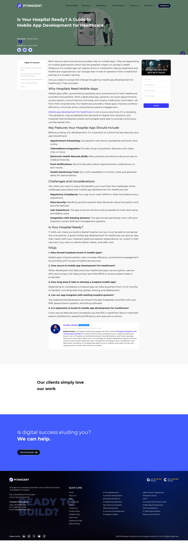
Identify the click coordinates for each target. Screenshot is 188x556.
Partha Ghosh (70, 325)
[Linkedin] (19, 50)
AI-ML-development (111, 492)
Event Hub (73, 517)
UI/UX (145, 499)
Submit (156, 105)
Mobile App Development (153, 505)
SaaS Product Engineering (153, 492)
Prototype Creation (110, 514)
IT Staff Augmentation (151, 511)
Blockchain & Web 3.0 (111, 499)
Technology (118, 5)
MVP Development (150, 508)
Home (71, 492)
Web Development (110, 508)
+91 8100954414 (20, 505)
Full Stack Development (112, 496)
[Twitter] (30, 50)
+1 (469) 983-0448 (19, 507)
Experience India (75, 521)
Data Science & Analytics (112, 505)
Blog (71, 499)
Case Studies (72, 5)
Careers (72, 505)
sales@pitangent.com (22, 510)
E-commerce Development (114, 511)
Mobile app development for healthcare (70, 112)
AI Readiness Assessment (112, 502)
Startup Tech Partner (151, 514)
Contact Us (164, 6)
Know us (134, 5)
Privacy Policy (74, 511)
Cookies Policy (74, 514)
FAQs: (22, 87)
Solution (149, 5)
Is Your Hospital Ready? (29, 83)
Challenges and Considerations (31, 79)
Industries (101, 5)
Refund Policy (74, 524)
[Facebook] (25, 50)
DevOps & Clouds (149, 496)
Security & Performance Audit (154, 502)
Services (86, 5)
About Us (72, 496)
